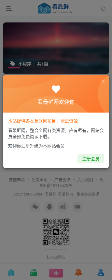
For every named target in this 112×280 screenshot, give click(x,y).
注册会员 (91, 158)
